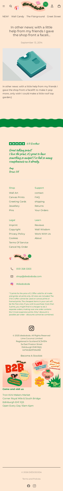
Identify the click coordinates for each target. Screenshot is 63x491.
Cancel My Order (18, 246)
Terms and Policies (31, 479)
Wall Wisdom (42, 229)
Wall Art (13, 192)
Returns (39, 205)
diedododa (35, 472)
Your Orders (41, 210)
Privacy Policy (17, 233)
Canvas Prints (17, 197)
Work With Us (43, 233)
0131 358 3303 (23, 268)
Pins (11, 210)
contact (39, 192)
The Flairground (35, 16)
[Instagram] (34, 486)
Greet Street (54, 16)
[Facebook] (29, 486)
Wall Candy (17, 16)
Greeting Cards (17, 201)
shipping (40, 201)
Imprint (13, 225)
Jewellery (14, 205)
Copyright (15, 229)
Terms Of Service (18, 242)
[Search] (10, 6)
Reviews (39, 225)
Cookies (13, 238)
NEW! (5, 16)
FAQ (37, 197)
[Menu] (3, 6)
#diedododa (23, 284)
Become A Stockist (31, 355)
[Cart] (59, 6)
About (38, 238)
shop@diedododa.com (29, 276)
